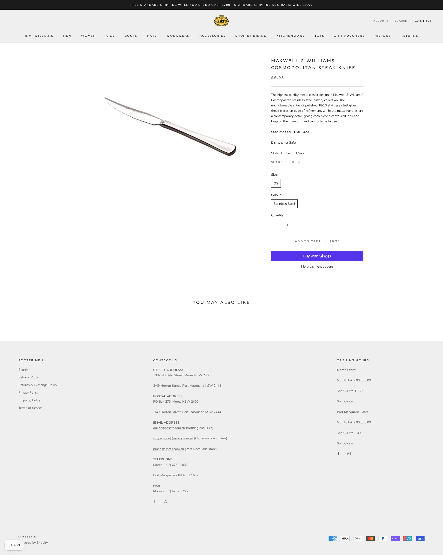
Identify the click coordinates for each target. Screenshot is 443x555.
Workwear (178, 35)
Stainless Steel (284, 204)
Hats (152, 35)
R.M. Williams (39, 35)
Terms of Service (30, 408)
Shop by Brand (251, 35)
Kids (110, 35)
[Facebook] (287, 162)
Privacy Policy (28, 392)
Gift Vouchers (349, 35)
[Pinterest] (299, 162)
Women (88, 35)
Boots (131, 35)
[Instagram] (165, 501)
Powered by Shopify (33, 542)
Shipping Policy (29, 400)
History (382, 35)
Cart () (423, 21)
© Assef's (27, 536)
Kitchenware (290, 35)
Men (67, 35)
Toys (319, 35)
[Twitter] (293, 162)
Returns (409, 35)
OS (276, 183)
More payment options (317, 266)
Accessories (213, 35)
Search (401, 21)
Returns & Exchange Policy (37, 385)
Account (381, 21)
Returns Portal (28, 377)
